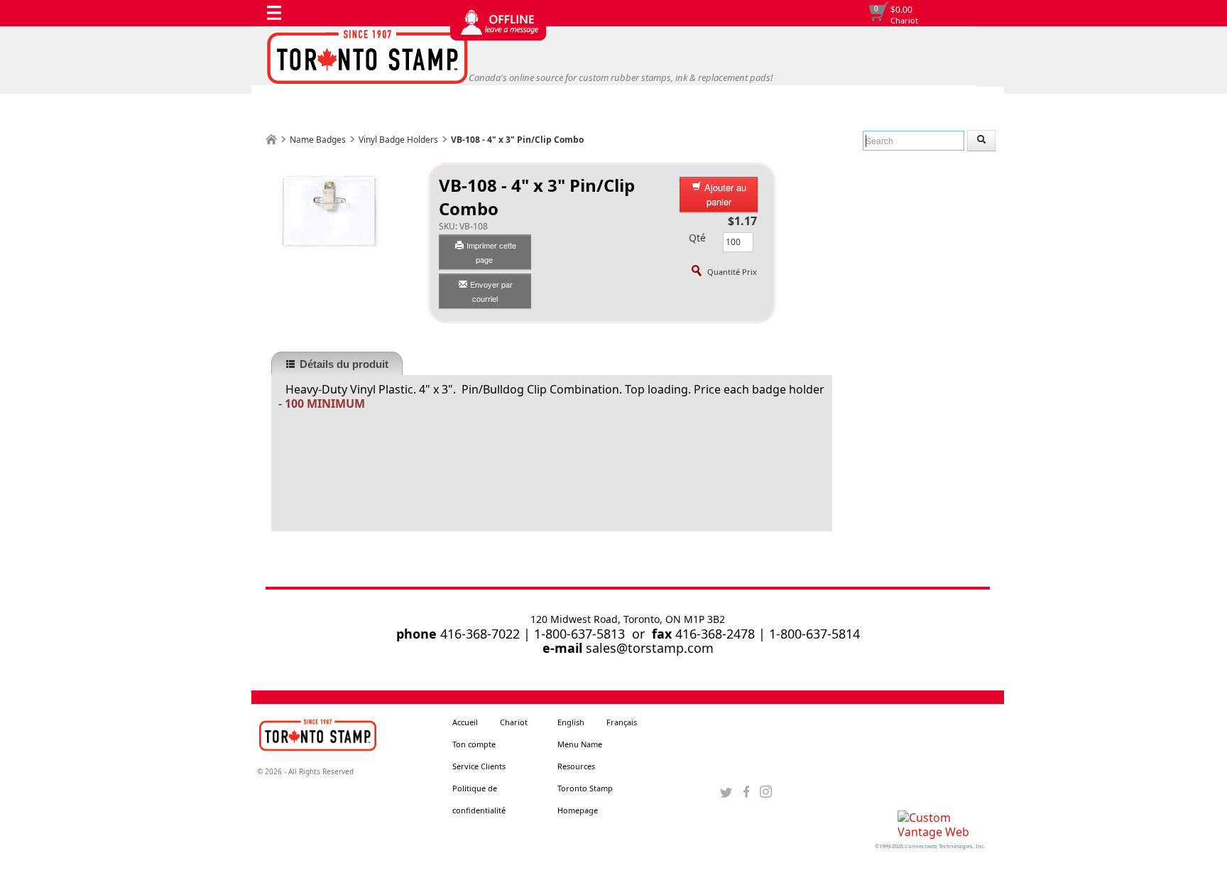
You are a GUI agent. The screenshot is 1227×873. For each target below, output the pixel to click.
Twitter (726, 792)
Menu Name (579, 744)
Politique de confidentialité (479, 799)
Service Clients (479, 766)
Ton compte (474, 744)
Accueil (465, 722)
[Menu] (278, 16)
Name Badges (318, 140)
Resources (576, 766)
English (570, 722)
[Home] (271, 140)
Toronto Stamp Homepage (585, 799)
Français (621, 722)
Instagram (766, 792)
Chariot (904, 20)
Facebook (746, 792)
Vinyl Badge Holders (398, 140)
